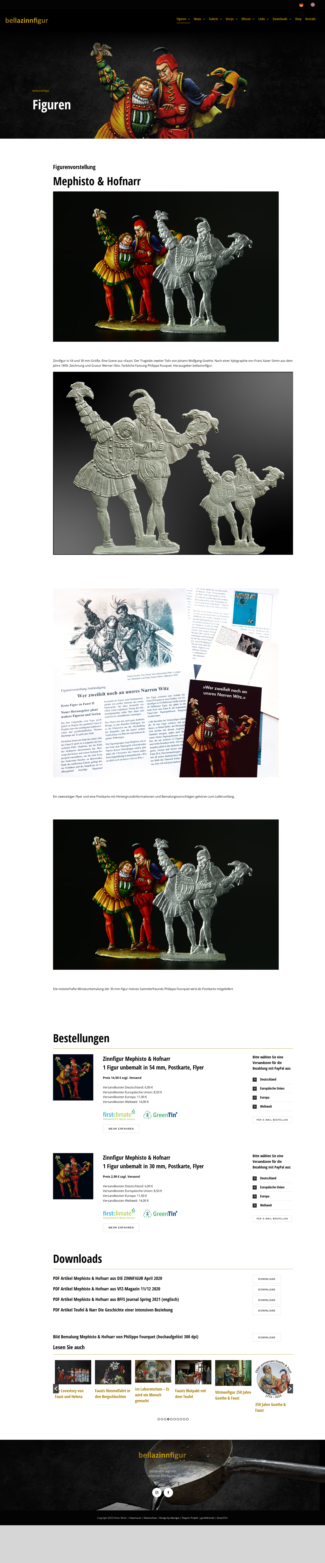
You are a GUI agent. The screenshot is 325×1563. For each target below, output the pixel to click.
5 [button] (171, 1419)
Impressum (135, 1517)
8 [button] (181, 1419)
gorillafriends (207, 1517)
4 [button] (168, 1419)
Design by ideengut (169, 1517)
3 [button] (165, 1419)
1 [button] (158, 1419)
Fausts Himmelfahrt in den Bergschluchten (72, 1393)
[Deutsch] (302, 5)
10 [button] (187, 1419)
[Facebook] (168, 1492)
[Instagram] (157, 1492)
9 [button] (184, 1419)
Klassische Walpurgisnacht (267, 1395)
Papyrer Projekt (190, 1517)
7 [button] (178, 1419)
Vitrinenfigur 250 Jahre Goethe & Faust (193, 1395)
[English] (313, 5)
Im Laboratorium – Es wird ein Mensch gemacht (112, 1394)
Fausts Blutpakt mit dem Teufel (150, 1393)
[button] (273, 1079)
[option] (73, 1381)
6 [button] (174, 1419)
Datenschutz (150, 1517)
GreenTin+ (222, 1517)
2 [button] (162, 1419)
